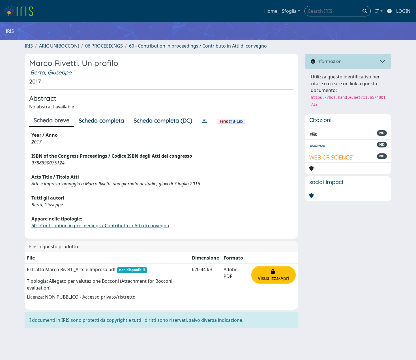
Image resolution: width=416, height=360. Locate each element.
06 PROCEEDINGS (104, 46)
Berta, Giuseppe (50, 72)
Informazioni (328, 61)
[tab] (204, 121)
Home (270, 11)
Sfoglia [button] (289, 11)
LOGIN (403, 11)
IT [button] (377, 11)
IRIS (29, 46)
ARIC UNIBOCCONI (59, 46)
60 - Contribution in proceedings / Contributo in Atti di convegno (198, 46)
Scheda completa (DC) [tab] (163, 120)
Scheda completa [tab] (101, 120)
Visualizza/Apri (273, 274)
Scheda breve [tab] (51, 120)
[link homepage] (20, 11)
